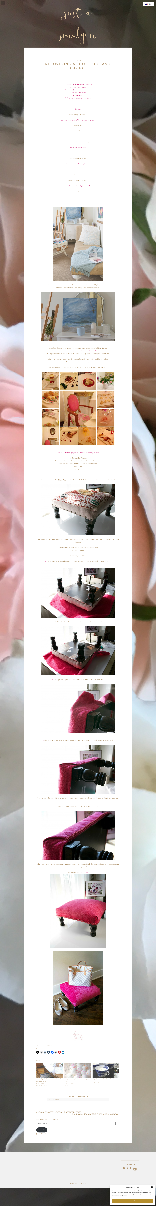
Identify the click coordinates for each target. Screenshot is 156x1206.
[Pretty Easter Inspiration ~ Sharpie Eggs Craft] (77, 1070)
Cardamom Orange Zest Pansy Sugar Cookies (95, 1114)
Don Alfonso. (102, 348)
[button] (152, 1187)
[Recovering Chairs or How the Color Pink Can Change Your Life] (49, 1070)
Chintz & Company (77, 550)
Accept (132, 1201)
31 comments (78, 1096)
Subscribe (41, 1130)
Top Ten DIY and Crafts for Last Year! (104, 1079)
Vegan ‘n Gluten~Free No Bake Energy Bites (60, 1112)
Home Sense (62, 480)
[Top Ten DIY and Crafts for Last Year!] (106, 1070)
